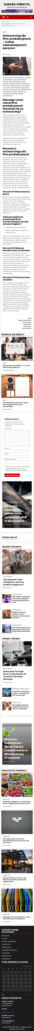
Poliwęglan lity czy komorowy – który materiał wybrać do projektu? (17, 918)
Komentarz (8, 428)
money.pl (4, 938)
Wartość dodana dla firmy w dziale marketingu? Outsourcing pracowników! (24, 323)
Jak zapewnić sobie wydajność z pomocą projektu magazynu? (13, 582)
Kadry (4, 32)
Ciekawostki (15, 688)
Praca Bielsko (6, 953)
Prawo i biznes (7, 668)
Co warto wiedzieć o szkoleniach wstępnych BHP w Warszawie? (16, 513)
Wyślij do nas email (7, 1012)
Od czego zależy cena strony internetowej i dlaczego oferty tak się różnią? (16, 840)
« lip (3, 994)
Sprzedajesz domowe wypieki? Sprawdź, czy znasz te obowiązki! (20, 707)
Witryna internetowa (10, 459)
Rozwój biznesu (8, 576)
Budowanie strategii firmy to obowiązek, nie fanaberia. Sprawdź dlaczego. (14, 675)
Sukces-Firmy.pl (17, 4)
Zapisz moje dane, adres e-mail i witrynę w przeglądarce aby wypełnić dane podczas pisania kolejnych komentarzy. (17, 468)
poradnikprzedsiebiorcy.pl (9, 950)
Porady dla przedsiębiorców (13, 502)
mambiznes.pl (6, 944)
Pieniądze (7, 735)
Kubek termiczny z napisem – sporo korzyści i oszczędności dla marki (21, 615)
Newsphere (12, 1029)
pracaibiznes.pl (6, 959)
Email (7, 454)
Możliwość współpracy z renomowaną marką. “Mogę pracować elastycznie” (17, 802)
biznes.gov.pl (5, 935)
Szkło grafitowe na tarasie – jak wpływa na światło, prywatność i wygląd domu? (15, 879)
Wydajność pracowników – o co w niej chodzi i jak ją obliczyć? (16, 366)
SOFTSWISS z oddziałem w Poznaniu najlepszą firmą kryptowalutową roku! (21, 599)
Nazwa (7, 448)
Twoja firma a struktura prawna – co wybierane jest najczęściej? (21, 693)
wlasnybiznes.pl (6, 947)
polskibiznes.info (7, 956)
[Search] (31, 17)
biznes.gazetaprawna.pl (9, 941)
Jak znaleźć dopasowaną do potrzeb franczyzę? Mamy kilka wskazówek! (21, 629)
